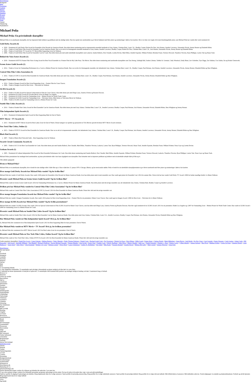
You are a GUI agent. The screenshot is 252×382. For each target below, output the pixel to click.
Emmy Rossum (218, 241)
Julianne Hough (237, 243)
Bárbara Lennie (53, 245)
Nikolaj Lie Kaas (119, 241)
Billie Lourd (139, 241)
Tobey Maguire (58, 241)
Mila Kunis (107, 245)
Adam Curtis (239, 241)
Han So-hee (83, 243)
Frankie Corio (101, 243)
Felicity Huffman (112, 243)
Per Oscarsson (108, 241)
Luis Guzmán (208, 241)
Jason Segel (11, 245)
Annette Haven (128, 245)
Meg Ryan (205, 243)
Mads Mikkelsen (169, 241)
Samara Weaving (162, 245)
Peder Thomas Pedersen (71, 241)
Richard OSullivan (44, 243)
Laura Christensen (74, 245)
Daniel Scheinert (151, 243)
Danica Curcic (173, 243)
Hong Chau (91, 243)
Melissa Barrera (47, 241)
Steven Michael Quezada (58, 243)
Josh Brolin (188, 241)
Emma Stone (148, 241)
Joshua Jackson (195, 243)
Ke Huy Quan (198, 241)
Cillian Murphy (184, 243)
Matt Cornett (151, 245)
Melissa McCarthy (140, 245)
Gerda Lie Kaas (226, 243)
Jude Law (141, 243)
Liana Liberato (36, 241)
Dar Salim (99, 245)
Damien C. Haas (163, 243)
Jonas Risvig (180, 241)
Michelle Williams (21, 243)
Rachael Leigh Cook (96, 241)
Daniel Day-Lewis (24, 241)
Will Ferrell (11, 243)
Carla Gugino (229, 241)
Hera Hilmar (130, 241)
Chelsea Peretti (158, 241)
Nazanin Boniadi (117, 245)
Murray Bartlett (132, 243)
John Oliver (122, 243)
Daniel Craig (84, 241)
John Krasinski (29, 245)
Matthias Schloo (214, 243)
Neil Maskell (33, 243)
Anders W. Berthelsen (88, 245)
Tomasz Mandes (73, 243)
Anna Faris (172, 245)
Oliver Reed (63, 245)
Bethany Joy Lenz (41, 245)
